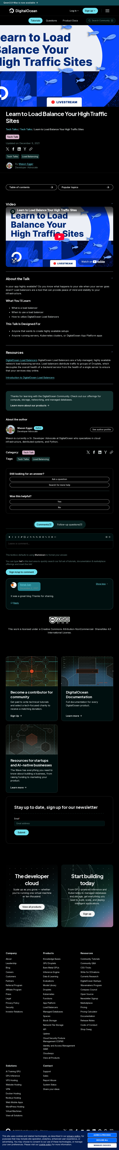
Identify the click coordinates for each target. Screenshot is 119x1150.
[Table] (52, 537)
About (8, 959)
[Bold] (9, 537)
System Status (49, 1084)
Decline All (102, 1140)
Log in (73, 10)
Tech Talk (12, 136)
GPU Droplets (49, 963)
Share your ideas (51, 1089)
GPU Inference (13, 1076)
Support (47, 1071)
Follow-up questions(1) (69, 524)
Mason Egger (26, 163)
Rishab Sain (25, 584)
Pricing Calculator (89, 1011)
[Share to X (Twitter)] (7, 149)
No (59, 507)
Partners (10, 981)
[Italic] (12, 537)
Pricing (84, 1007)
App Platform (49, 1003)
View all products (31, 906)
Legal (8, 998)
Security (10, 1007)
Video (11, 204)
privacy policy (73, 1136)
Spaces (46, 1016)
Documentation (88, 1016)
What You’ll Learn (18, 300)
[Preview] (106, 537)
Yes (59, 501)
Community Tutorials (90, 959)
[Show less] (107, 584)
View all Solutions (14, 1115)
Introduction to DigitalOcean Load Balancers (30, 377)
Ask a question (59, 479)
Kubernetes (48, 994)
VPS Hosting (12, 1080)
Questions (51, 20)
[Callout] (49, 537)
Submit (21, 832)
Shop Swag (86, 1029)
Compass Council (89, 989)
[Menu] (107, 10)
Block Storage (50, 1020)
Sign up (89, 10)
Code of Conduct (89, 1025)
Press (8, 994)
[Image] (25, 537)
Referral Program (14, 985)
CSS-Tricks (86, 967)
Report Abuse (49, 1080)
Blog (8, 967)
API (44, 1029)
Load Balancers (50, 1007)
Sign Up (14, 715)
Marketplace (87, 1003)
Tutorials (35, 20)
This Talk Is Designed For (23, 324)
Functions (47, 998)
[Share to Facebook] (13, 149)
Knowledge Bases (52, 959)
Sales (45, 1076)
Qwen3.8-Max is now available (19, 4)
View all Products (51, 1058)
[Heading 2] (34, 537)
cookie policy (45, 1144)
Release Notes (88, 1020)
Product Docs (70, 20)
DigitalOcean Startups (91, 981)
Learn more (72, 715)
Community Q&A (88, 963)
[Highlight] (28, 537)
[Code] (55, 537)
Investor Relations (14, 1011)
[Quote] (46, 537)
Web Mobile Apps (14, 1102)
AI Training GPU (13, 1071)
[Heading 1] (31, 537)
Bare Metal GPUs (51, 967)
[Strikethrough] (18, 537)
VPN (8, 1089)
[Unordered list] (40, 537)
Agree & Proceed (102, 1135)
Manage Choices (102, 1145)
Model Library (49, 985)
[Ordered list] (43, 537)
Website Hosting (13, 1084)
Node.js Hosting (13, 1098)
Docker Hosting (13, 1093)
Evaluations (48, 981)
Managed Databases (53, 1011)
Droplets (47, 989)
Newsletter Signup (89, 998)
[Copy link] (31, 149)
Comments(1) (44, 524)
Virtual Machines (13, 1111)
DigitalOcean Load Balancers (21, 360)
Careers (9, 972)
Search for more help (59, 485)
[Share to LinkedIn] (19, 149)
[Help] (109, 537)
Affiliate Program (13, 989)
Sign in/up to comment (21, 572)
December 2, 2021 (29, 588)
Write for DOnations (90, 972)
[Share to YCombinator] (25, 149)
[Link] (21, 537)
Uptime (46, 1033)
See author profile (101, 429)
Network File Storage (53, 1025)
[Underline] (15, 537)
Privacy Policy (12, 1003)
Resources (14, 352)
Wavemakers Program (91, 985)
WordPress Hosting (15, 1106)
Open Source (87, 994)
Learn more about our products (28, 405)
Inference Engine (51, 972)
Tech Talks (12, 129)
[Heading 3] (37, 537)
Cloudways (48, 1053)
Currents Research (89, 976)
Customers (11, 976)
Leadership (11, 963)
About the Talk (18, 278)
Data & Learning (50, 976)
